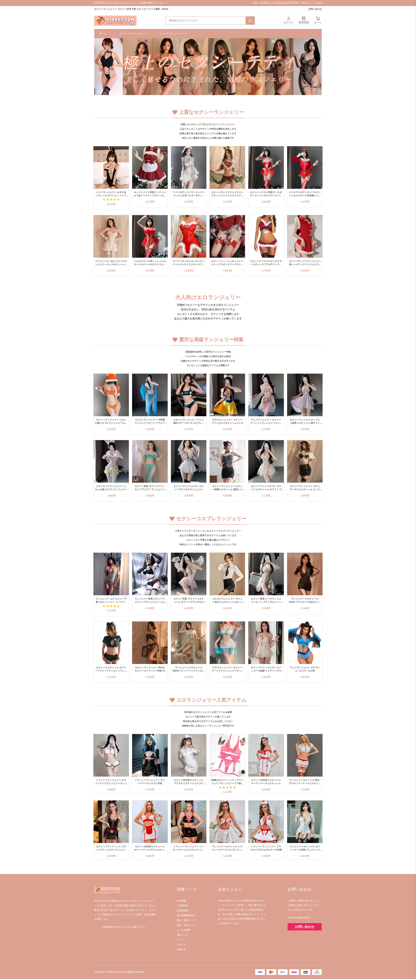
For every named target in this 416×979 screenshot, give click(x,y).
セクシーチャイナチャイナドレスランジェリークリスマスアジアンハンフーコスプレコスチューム (227, 194)
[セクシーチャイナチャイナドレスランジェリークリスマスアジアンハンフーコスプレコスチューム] (227, 167)
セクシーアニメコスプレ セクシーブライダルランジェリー (189, 488)
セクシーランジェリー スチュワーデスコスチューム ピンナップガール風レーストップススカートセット (305, 488)
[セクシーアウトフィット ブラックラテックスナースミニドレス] (111, 821)
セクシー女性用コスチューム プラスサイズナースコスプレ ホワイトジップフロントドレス (189, 782)
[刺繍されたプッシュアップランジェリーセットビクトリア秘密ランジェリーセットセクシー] (227, 755)
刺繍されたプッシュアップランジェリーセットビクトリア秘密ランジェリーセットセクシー (227, 782)
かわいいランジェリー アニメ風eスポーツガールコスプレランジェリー (188, 422)
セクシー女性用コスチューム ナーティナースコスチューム (266, 782)
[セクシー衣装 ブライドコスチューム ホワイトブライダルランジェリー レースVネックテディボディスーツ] (188, 574)
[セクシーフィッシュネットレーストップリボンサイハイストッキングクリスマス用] (227, 236)
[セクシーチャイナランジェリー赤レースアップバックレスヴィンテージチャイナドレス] (305, 236)
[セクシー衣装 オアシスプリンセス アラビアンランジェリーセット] (150, 461)
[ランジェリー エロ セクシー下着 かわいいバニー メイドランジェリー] (111, 574)
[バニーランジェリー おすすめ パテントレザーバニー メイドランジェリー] (111, 167)
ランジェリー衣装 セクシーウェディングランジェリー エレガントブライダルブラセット (150, 601)
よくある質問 (183, 930)
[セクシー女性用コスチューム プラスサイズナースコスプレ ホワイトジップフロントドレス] (188, 755)
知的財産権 (182, 910)
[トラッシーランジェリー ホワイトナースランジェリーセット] (111, 755)
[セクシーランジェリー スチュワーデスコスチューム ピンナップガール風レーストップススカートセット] (305, 461)
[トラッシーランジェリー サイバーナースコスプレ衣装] (150, 755)
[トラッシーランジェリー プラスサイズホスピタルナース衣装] (266, 821)
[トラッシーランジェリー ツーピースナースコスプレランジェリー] (188, 821)
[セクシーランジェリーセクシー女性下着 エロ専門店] (115, 21)
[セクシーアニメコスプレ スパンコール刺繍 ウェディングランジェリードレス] (266, 642)
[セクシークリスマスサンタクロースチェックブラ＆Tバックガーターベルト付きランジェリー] (266, 236)
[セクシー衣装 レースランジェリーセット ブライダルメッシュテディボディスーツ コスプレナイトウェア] (266, 574)
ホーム (102, 33)
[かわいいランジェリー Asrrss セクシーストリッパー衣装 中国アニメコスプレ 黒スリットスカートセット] (150, 642)
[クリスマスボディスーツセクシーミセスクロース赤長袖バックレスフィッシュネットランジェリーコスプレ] (305, 167)
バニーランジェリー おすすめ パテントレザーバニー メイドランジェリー (111, 194)
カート (180, 940)
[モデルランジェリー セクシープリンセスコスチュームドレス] (227, 395)
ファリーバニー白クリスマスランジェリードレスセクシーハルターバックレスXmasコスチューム (111, 263)
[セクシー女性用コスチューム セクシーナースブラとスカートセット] (150, 821)
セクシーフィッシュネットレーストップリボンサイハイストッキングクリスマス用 (227, 263)
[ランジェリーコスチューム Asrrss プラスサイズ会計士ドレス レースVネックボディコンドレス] (305, 574)
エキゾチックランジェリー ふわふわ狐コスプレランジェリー (111, 488)
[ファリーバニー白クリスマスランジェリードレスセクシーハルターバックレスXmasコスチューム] (111, 236)
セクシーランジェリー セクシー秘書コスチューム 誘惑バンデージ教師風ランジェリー (227, 488)
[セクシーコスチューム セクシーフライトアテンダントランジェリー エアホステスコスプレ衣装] (111, 642)
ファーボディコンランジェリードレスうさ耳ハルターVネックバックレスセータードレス (189, 194)
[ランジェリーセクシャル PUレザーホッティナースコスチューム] (305, 755)
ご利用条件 (182, 906)
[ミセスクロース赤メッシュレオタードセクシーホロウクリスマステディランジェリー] (150, 236)
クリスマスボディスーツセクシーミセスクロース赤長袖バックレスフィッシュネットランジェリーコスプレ (305, 194)
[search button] (250, 20)
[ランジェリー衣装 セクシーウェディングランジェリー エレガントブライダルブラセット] (150, 574)
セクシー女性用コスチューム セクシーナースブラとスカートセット (150, 848)
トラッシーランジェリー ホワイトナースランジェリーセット (111, 782)
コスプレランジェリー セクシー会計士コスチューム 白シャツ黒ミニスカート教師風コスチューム (227, 601)
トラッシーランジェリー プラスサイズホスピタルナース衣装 (266, 848)
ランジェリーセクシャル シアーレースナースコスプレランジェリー (227, 848)
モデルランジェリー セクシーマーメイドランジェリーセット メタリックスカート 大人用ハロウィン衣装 (227, 669)
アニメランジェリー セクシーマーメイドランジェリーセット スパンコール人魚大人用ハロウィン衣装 (266, 422)
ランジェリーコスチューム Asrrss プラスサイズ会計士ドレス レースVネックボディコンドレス (305, 601)
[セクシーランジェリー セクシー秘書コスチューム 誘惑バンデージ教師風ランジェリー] (227, 461)
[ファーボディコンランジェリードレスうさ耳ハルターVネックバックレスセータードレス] (188, 167)
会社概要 (181, 901)
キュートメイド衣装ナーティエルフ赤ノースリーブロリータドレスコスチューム (150, 194)
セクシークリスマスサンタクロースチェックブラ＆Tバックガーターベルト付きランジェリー (266, 263)
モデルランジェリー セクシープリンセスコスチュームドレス (227, 421)
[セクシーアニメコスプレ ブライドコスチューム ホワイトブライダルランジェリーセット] (266, 461)
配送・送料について (187, 920)
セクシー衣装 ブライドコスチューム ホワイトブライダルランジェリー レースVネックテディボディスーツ (189, 601)
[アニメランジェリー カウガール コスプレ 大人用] (305, 642)
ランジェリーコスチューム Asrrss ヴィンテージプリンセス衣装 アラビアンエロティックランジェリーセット (189, 669)
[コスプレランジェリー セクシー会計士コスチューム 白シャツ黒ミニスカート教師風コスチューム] (227, 574)
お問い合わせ (315, 9)
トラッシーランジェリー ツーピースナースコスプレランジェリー (189, 848)
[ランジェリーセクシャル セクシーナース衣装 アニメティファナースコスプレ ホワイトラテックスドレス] (305, 821)
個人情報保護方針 (186, 915)
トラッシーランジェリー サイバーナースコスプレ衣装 (150, 782)
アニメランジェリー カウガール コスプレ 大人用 (305, 669)
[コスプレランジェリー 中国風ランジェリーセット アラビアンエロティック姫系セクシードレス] (150, 395)
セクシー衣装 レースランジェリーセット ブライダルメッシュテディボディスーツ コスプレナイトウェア (266, 601)
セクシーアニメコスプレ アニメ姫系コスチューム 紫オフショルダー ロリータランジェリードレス (305, 422)
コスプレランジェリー (172, 33)
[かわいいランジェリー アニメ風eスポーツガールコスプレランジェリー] (188, 395)
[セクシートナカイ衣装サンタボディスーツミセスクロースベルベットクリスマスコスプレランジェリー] (266, 167)
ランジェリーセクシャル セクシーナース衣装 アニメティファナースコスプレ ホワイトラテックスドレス (305, 848)
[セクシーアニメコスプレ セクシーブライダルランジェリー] (188, 461)
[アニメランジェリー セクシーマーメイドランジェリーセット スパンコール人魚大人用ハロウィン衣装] (266, 395)
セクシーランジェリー (131, 33)
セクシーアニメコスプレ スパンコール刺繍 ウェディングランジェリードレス (266, 669)
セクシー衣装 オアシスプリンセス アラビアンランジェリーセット (150, 488)
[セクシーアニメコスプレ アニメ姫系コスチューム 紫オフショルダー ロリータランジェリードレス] (305, 395)
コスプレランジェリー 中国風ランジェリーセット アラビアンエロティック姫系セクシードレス (150, 422)
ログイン (181, 945)
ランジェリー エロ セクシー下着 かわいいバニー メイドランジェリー (111, 601)
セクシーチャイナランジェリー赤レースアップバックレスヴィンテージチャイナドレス (305, 263)
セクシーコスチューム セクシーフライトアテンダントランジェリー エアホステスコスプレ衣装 (111, 669)
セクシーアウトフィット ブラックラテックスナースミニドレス (111, 848)
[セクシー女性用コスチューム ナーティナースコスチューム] (266, 755)
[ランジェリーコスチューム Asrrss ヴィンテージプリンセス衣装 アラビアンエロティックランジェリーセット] (188, 642)
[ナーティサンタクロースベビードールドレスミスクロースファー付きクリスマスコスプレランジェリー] (188, 236)
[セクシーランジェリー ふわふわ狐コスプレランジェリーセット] (111, 395)
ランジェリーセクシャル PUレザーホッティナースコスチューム (305, 782)
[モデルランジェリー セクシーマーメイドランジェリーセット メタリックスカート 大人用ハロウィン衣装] (227, 642)
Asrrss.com (118, 972)
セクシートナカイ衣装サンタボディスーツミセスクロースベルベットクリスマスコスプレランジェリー (266, 194)
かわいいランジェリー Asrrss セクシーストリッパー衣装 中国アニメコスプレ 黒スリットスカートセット (150, 669)
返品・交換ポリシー (187, 925)
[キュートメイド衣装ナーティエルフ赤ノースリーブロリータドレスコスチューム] (150, 167)
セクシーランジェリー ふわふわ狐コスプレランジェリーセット (111, 422)
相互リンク (182, 935)
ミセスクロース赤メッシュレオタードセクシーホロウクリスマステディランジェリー (150, 263)
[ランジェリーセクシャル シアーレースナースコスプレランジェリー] (227, 821)
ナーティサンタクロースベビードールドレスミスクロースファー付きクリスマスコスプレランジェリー (189, 263)
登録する (181, 949)
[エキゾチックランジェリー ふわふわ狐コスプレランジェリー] (111, 461)
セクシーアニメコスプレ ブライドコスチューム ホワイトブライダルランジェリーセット (266, 488)
